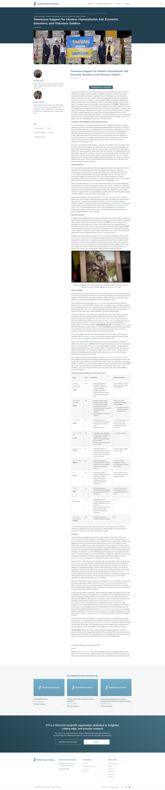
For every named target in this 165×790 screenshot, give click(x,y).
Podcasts (110, 766)
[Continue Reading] (63, 704)
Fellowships (111, 769)
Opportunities (111, 771)
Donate (127, 4)
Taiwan (49, 128)
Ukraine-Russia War (40, 137)
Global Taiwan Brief (43, 13)
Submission (111, 774)
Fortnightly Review (41, 699)
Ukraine (51, 132)
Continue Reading (39, 704)
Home (35, 13)
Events (118, 4)
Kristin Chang (39, 102)
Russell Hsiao (39, 81)
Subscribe (110, 776)
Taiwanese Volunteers (40, 132)
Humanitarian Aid (39, 128)
